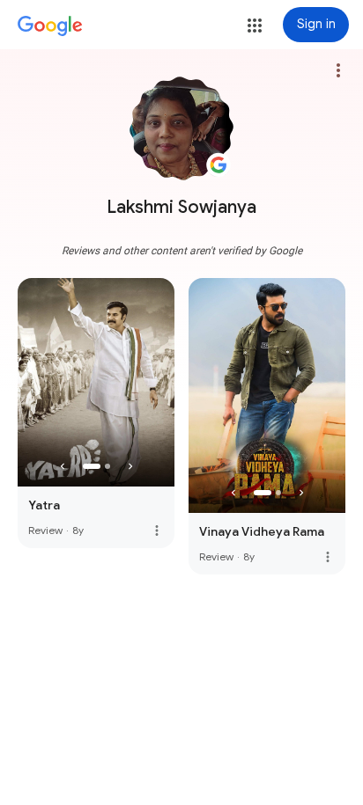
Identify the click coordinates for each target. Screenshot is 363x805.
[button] (254, 25)
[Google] (50, 26)
